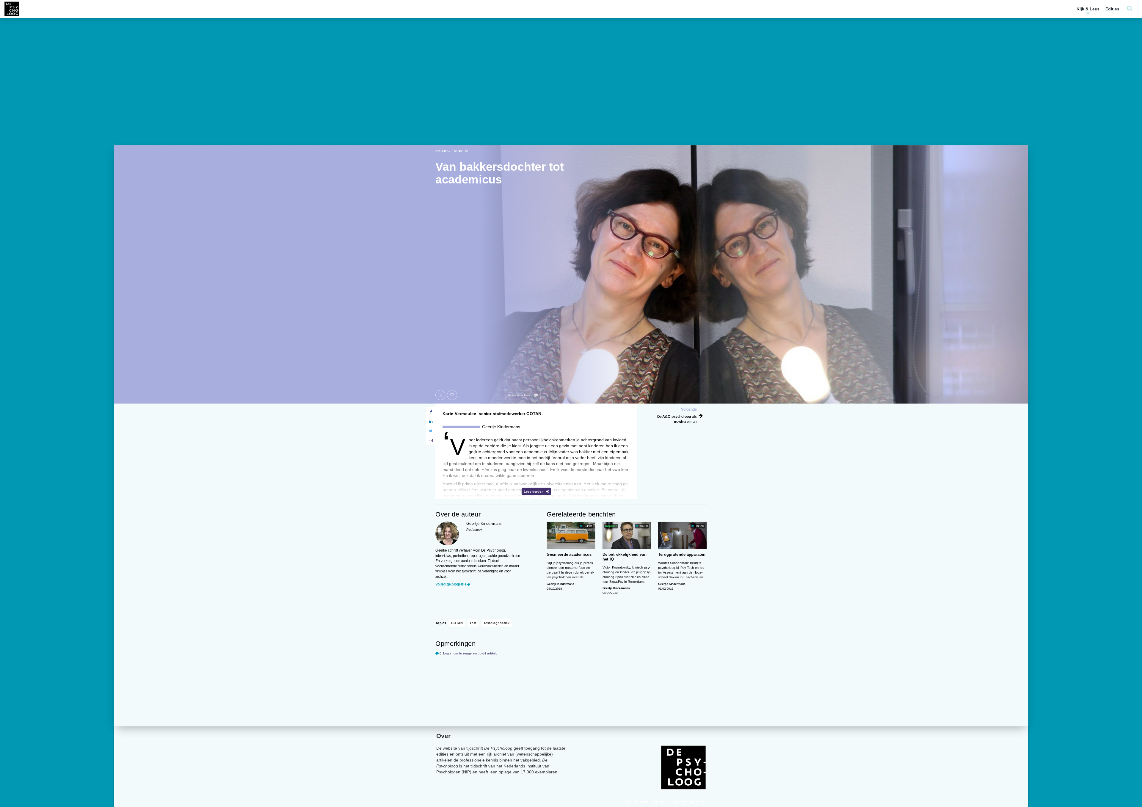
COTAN (457, 623)
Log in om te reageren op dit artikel (469, 653)
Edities (1112, 9)
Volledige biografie (450, 584)
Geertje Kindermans (560, 583)
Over (443, 735)
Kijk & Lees (1088, 9)
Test (473, 623)
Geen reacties (519, 395)
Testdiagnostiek (497, 623)
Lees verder (534, 491)
